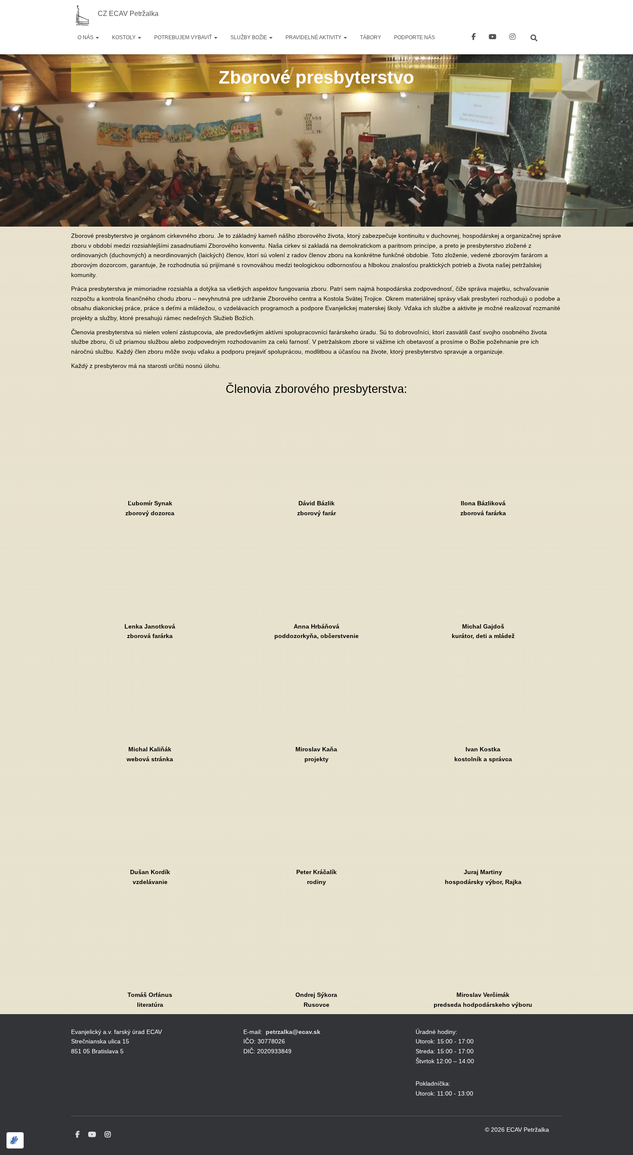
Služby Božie (249, 37)
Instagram (107, 1135)
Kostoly (124, 37)
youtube (492, 38)
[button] (97, 37)
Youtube (92, 1135)
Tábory (370, 37)
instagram (512, 38)
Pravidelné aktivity (314, 37)
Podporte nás (414, 37)
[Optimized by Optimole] (15, 1140)
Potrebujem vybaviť (183, 37)
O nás (86, 37)
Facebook (473, 38)
